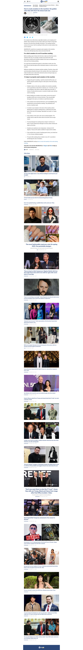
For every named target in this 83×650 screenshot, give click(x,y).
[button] (40, 25)
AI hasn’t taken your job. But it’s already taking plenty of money (38, 197)
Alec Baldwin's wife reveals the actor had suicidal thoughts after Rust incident (39, 393)
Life (24, 176)
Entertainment (35, 12)
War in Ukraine (35, 5)
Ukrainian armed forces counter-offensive (47, 5)
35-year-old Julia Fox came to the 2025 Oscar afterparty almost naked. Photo (39, 590)
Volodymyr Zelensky (42, 6)
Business (25, 199)
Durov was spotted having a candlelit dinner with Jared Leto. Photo (39, 202)
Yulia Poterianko (29, 12)
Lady (37, 249)
